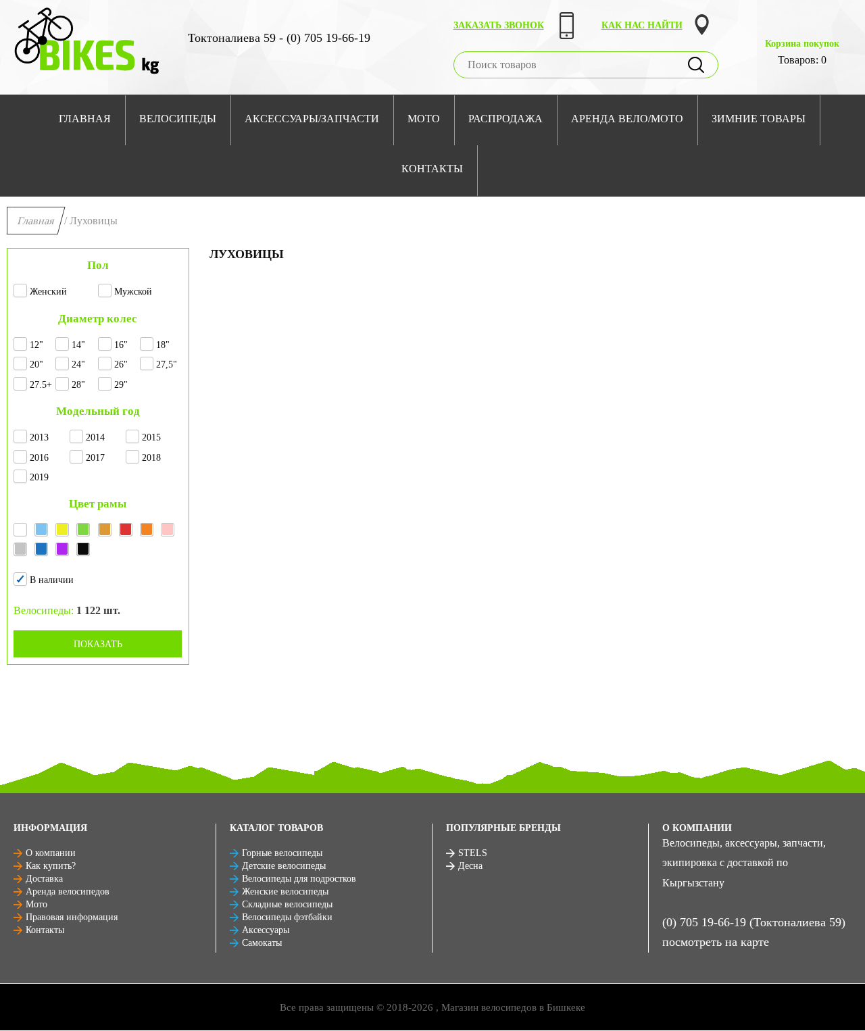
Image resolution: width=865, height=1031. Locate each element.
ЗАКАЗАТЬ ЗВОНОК (498, 25)
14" (78, 345)
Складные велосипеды (287, 904)
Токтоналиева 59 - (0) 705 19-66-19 (279, 38)
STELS (472, 853)
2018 (151, 458)
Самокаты (262, 943)
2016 (39, 458)
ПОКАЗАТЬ (98, 644)
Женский (48, 291)
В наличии (52, 580)
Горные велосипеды (282, 853)
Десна (470, 866)
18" (163, 345)
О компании (51, 853)
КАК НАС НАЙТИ (642, 25)
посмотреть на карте (715, 942)
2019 (39, 477)
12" (36, 345)
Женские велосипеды (285, 891)
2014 (95, 437)
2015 (151, 437)
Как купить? (51, 866)
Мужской (133, 291)
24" (78, 364)
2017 (95, 458)
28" (78, 385)
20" (36, 364)
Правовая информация (72, 917)
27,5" (166, 364)
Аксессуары (265, 930)
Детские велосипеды (284, 866)
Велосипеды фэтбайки (287, 917)
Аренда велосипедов (67, 891)
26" (121, 364)
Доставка (44, 879)
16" (121, 345)
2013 (39, 437)
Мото (36, 904)
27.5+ (41, 385)
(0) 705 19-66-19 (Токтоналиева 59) (753, 922)
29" (121, 385)
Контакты (45, 930)
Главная (36, 220)
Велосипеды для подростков (299, 879)
